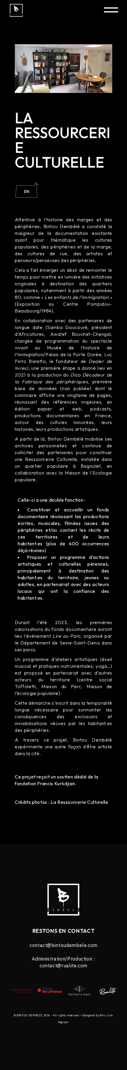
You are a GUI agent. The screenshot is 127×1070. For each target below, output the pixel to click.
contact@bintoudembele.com (63, 945)
